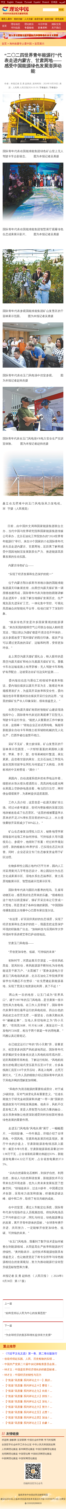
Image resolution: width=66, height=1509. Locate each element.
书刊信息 (15, 27)
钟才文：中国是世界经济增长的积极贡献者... (30, 1369)
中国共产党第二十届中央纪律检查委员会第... (30, 1364)
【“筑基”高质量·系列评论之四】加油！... (28, 1417)
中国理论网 (24, 1453)
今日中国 (42, 24)
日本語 (54, 2)
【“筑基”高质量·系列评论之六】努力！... (28, 1406)
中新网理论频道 (10, 1458)
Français (19, 2)
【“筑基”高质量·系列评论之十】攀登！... (28, 1385)
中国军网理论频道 (28, 1458)
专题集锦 (29, 27)
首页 (4, 26)
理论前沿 (29, 24)
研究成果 (59, 19)
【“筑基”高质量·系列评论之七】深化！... (28, 1401)
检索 (61, 9)
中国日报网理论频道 (46, 1449)
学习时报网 (50, 1440)
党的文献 (18, 19)
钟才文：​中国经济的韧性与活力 (22, 1374)
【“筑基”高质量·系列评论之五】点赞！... (28, 1412)
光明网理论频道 (10, 1453)
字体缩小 (53, 87)
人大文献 (28, 19)
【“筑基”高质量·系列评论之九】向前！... (28, 1390)
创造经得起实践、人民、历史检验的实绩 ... (29, 1358)
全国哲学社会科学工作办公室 (17, 1444)
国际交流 (56, 24)
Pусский (28, 2)
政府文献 (38, 19)
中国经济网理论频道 (41, 1453)
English (10, 2)
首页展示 (39, 43)
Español (37, 2)
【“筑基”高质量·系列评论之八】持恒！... (28, 1396)
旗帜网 (13, 1440)
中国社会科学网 (35, 1440)
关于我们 (56, 27)
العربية (62, 2)
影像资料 (42, 27)
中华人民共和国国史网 (43, 1444)
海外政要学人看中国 (21, 43)
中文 (3, 2)
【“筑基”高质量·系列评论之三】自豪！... (28, 1422)
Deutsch (45, 2)
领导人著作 (6, 19)
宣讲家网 (21, 1440)
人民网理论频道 (10, 1449)
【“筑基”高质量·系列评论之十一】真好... (28, 1380)
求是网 (5, 1440)
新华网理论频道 (27, 1449)
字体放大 (43, 87)
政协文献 (49, 19)
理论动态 (15, 24)
